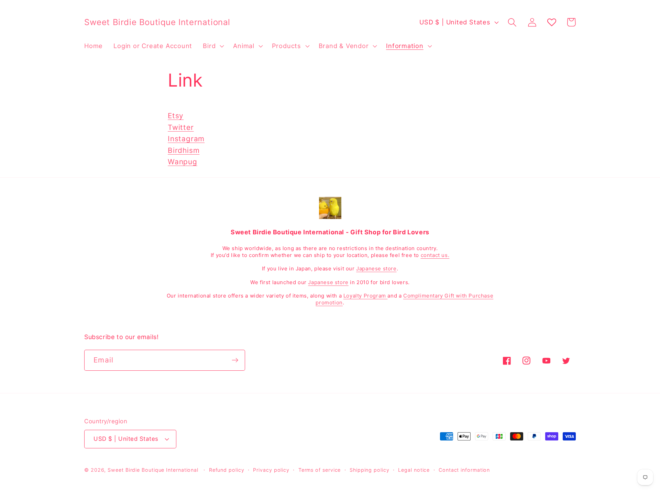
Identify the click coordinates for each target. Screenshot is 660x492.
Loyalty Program (365, 295)
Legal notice (414, 470)
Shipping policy (369, 470)
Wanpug (182, 161)
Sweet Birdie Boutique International (153, 470)
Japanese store (376, 268)
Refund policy (226, 470)
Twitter (181, 127)
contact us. (435, 255)
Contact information (464, 470)
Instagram (186, 138)
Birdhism (183, 150)
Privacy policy (271, 470)
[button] (213, 46)
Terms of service (319, 470)
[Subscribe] (235, 360)
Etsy (176, 115)
